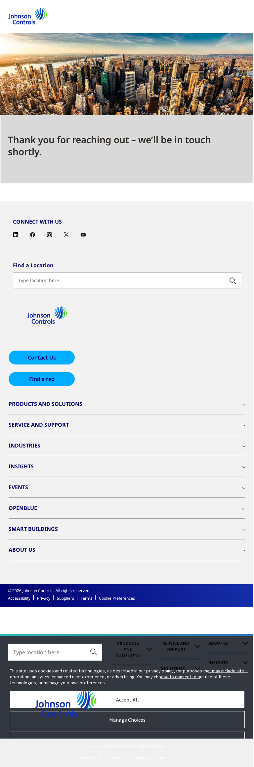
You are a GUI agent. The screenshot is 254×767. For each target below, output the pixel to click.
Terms (86, 598)
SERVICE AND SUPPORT (39, 424)
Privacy (43, 598)
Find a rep (42, 379)
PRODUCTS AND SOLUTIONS (45, 403)
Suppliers (65, 598)
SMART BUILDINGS (33, 529)
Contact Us (42, 357)
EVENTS (18, 487)
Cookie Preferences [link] (117, 598)
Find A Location (32, 638)
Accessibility (19, 598)
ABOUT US (22, 549)
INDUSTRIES (24, 445)
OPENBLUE (23, 508)
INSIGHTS (21, 466)
